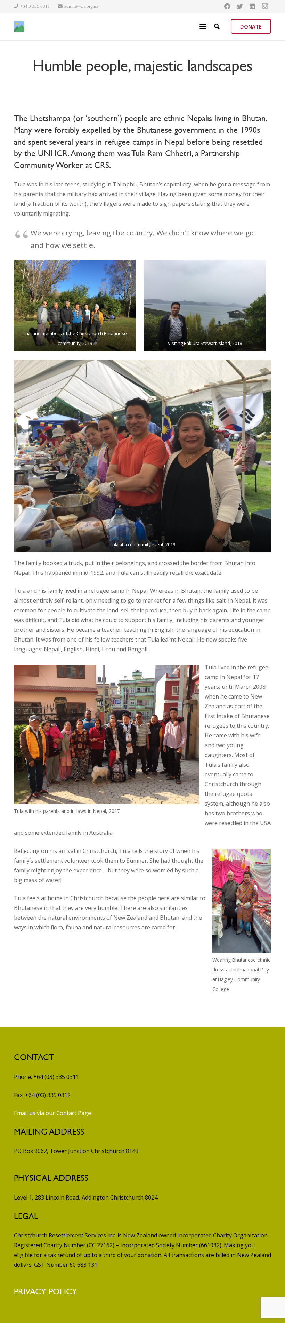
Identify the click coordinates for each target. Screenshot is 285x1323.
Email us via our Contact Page (52, 1113)
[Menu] (203, 26)
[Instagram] (265, 6)
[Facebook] (227, 6)
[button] (217, 26)
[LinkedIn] (252, 6)
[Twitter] (240, 6)
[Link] (19, 26)
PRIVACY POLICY (45, 1292)
